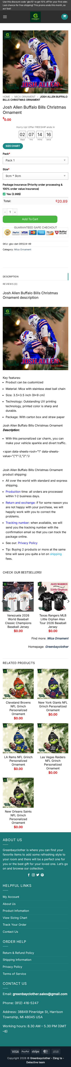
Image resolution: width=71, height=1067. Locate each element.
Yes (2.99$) (13, 194)
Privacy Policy (12, 967)
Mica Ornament (25, 96)
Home (6, 96)
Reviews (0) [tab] (10, 284)
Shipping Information (17, 959)
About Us (9, 904)
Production (13, 491)
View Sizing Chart (15, 918)
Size (6, 169)
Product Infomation (16, 910)
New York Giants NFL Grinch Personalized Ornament (53, 706)
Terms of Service (14, 974)
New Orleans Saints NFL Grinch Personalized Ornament (18, 817)
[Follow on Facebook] (28, 875)
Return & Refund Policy (18, 953)
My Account (11, 897)
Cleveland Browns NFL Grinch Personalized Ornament (18, 708)
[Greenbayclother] (35, 16)
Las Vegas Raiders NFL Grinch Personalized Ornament (52, 762)
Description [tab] (11, 276)
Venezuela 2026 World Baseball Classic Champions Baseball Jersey (18, 621)
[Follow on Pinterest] (42, 875)
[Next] (68, 608)
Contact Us (10, 931)
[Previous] (3, 608)
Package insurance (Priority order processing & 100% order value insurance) (32, 186)
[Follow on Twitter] (37, 875)
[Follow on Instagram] (33, 875)
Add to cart (30, 219)
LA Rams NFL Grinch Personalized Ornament (18, 760)
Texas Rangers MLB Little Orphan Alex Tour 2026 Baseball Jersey (52, 621)
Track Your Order (14, 924)
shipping (56, 554)
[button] (5, 16)
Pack (6, 153)
